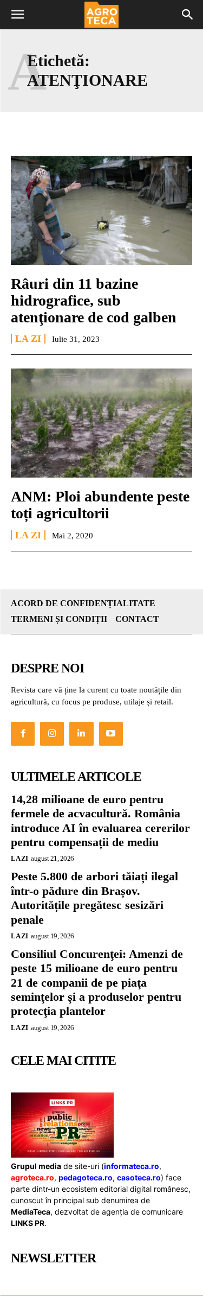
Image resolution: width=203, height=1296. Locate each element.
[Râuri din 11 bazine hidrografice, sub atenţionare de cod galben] (101, 210)
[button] (17, 14)
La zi (28, 339)
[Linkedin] (81, 734)
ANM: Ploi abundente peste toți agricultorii (100, 505)
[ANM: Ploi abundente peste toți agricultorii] (101, 423)
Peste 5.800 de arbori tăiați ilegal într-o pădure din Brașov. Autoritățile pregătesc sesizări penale (94, 897)
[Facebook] (23, 734)
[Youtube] (111, 734)
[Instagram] (52, 734)
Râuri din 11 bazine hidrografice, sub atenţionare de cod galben (93, 300)
